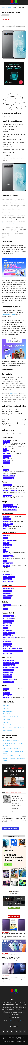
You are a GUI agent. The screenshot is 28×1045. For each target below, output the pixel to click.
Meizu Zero (6, 719)
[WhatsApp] (13, 22)
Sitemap (11, 1038)
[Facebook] (3, 22)
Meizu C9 (6, 722)
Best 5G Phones (8, 711)
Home (3, 7)
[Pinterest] (10, 22)
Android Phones (9, 792)
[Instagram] (7, 1031)
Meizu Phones (7, 730)
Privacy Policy (11, 1037)
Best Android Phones (10, 725)
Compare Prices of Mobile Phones (13, 728)
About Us (17, 1038)
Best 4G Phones (8, 714)
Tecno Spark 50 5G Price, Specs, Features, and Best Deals (13, 934)
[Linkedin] (17, 22)
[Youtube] (24, 1031)
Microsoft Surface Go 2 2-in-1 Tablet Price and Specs (7, 820)
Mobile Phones (9, 7)
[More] (21, 22)
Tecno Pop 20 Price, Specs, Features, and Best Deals (13, 977)
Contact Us (22, 1038)
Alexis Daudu (6, 19)
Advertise (5, 1037)
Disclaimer (5, 1038)
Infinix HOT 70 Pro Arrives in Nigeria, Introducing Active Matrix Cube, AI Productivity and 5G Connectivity (12, 956)
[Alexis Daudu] (7, 803)
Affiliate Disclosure (20, 1037)
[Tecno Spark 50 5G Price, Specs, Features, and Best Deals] (14, 925)
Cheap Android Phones (10, 716)
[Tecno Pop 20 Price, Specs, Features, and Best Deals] (14, 968)
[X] (6, 22)
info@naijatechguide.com (17, 1021)
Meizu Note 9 (7, 708)
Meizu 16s (6, 705)
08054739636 (16, 1017)
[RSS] (16, 1031)
